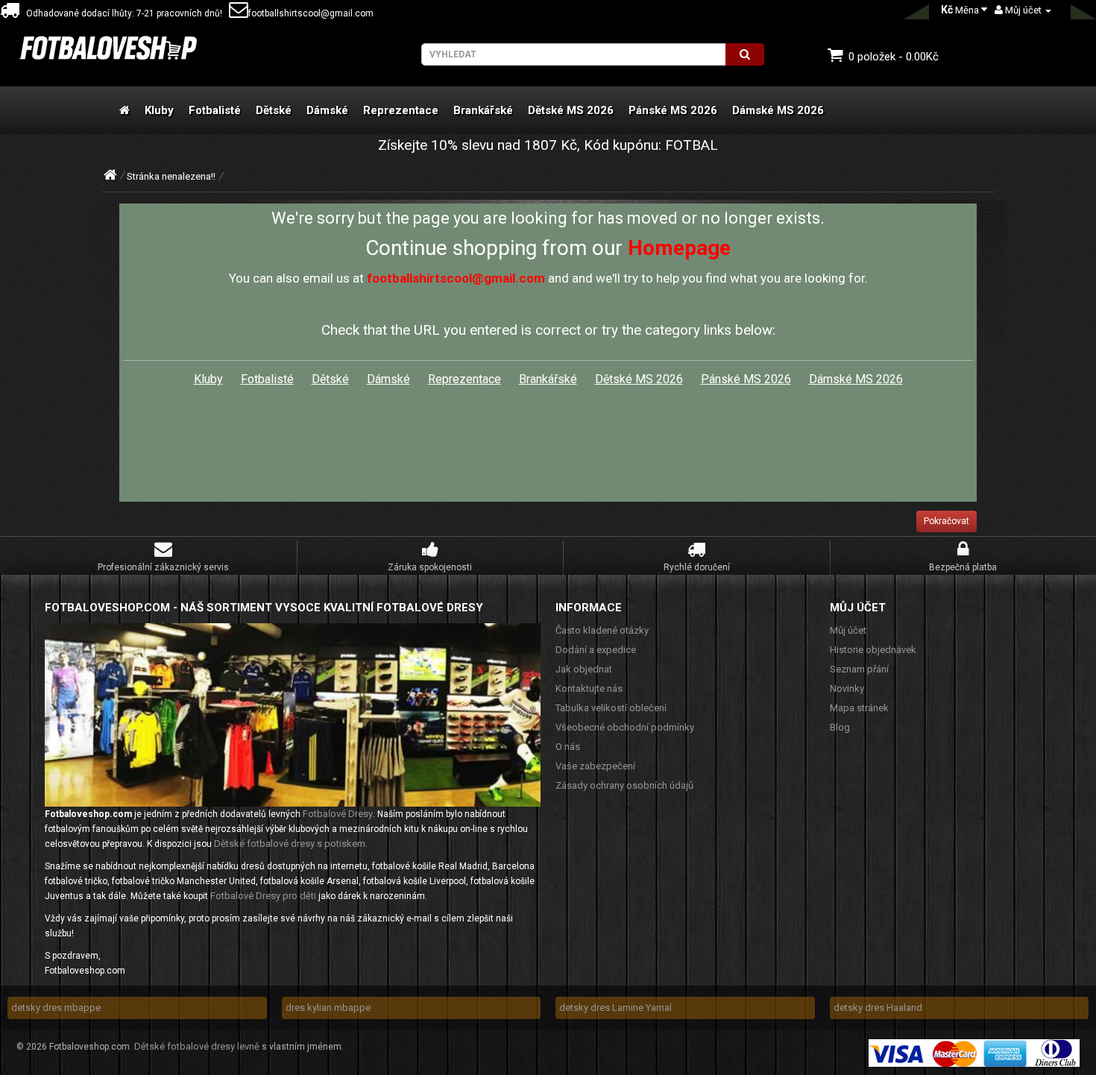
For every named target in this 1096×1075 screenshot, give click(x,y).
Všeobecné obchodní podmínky (624, 727)
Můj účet (848, 630)
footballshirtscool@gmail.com (311, 13)
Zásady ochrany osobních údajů (624, 785)
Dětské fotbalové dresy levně (196, 1046)
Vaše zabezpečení (595, 766)
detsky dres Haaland (878, 1007)
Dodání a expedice (595, 649)
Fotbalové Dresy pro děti (263, 895)
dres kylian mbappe (328, 1007)
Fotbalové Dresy (338, 813)
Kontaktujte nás (589, 688)
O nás (567, 746)
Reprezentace (400, 110)
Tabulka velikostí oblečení (611, 707)
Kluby (159, 110)
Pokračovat (946, 521)
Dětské (274, 110)
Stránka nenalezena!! (171, 176)
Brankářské (483, 110)
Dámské (327, 110)
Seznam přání (859, 669)
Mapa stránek (859, 707)
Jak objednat (583, 669)
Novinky (847, 688)
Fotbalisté (215, 110)
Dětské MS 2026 (571, 110)
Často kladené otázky (602, 630)
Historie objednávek (873, 649)
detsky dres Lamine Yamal (615, 1007)
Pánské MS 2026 (673, 110)
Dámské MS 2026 (778, 110)
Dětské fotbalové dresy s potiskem (289, 843)
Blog (840, 727)
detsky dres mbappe (56, 1007)
